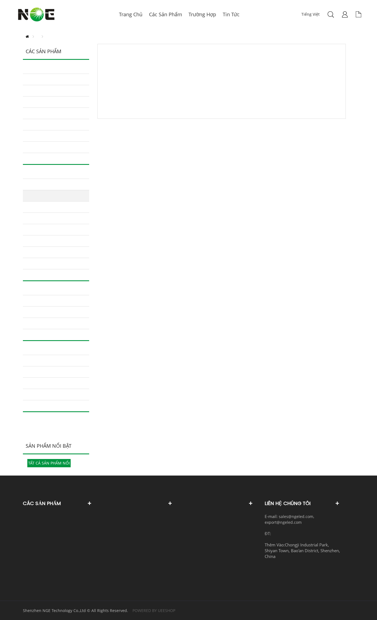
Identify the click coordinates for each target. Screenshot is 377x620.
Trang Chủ (27, 36)
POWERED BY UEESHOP (153, 610)
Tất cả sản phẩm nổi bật (49, 463)
